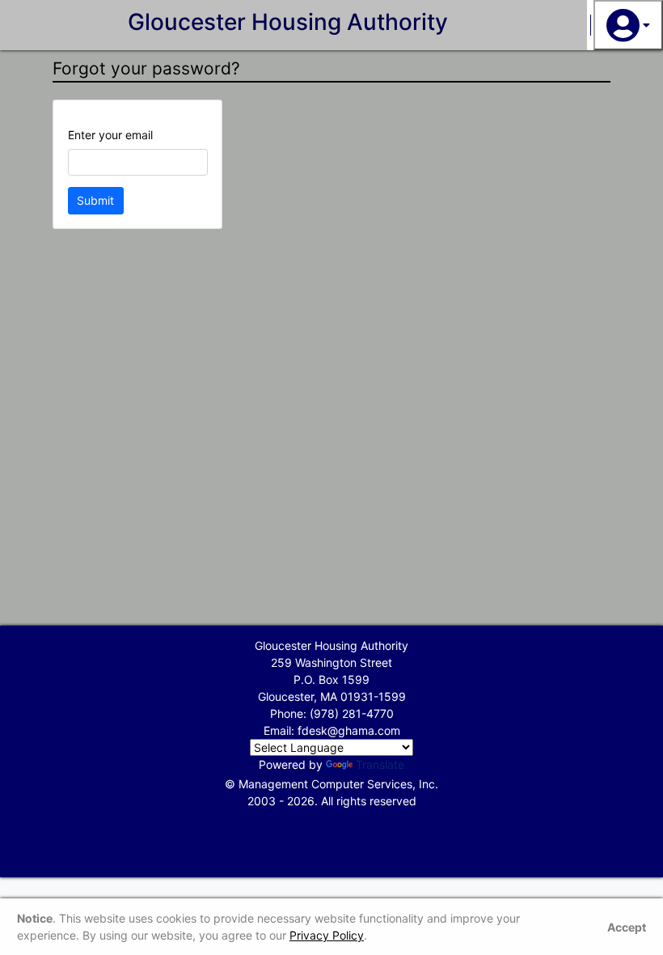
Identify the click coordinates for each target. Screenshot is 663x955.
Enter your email (110, 135)
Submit (95, 200)
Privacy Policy (326, 935)
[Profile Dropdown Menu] (628, 25)
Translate (380, 764)
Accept (626, 927)
